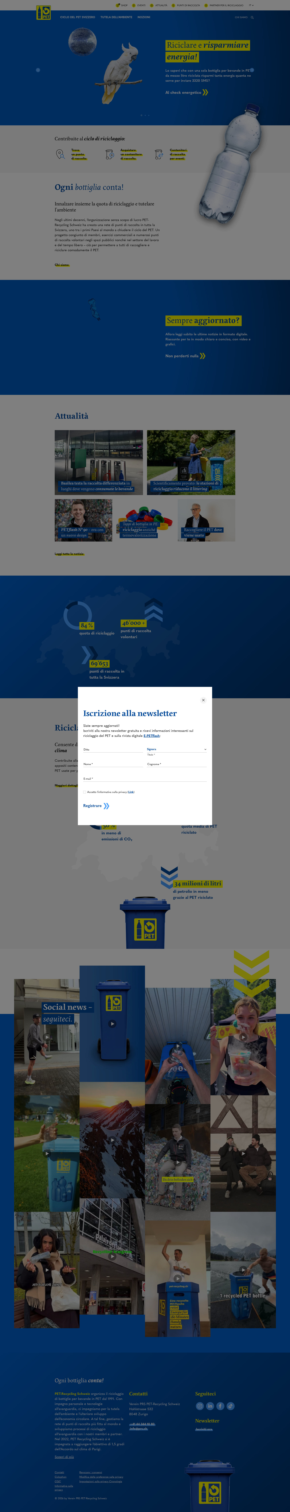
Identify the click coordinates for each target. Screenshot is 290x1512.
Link (131, 792)
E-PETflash (152, 736)
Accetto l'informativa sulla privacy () (110, 792)
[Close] (203, 700)
